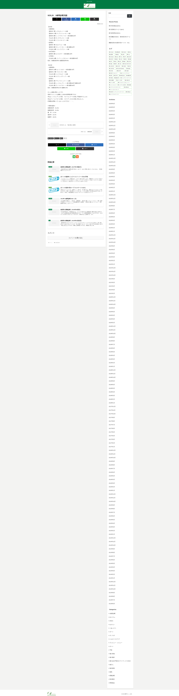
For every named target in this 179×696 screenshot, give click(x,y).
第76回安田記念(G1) (114, 33)
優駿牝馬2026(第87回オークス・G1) (119, 42)
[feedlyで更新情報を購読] (74, 156)
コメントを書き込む (76, 238)
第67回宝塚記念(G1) (114, 26)
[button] (94, 19)
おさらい (57, 138)
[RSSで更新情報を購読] (77, 156)
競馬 (62, 138)
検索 (110, 13)
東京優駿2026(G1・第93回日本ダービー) (119, 38)
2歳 (66, 138)
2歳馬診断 (51, 138)
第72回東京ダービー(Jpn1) (116, 29)
